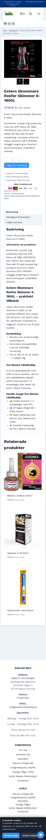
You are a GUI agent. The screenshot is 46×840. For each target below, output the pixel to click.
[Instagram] (13, 23)
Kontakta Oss (23, 754)
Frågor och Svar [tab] (14, 222)
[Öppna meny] (39, 13)
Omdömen (23, 780)
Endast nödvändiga (31, 835)
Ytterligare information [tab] (18, 217)
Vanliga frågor (23, 804)
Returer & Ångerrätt (23, 763)
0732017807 (23, 698)
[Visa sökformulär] (30, 14)
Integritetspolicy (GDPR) (23, 767)
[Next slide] (28, 81)
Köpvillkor (23, 759)
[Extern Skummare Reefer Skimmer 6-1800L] (23, 59)
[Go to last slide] (18, 81)
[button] (20, 81)
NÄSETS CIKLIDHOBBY (23, 678)
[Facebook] (5, 23)
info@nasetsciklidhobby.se (23, 707)
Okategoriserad (18, 193)
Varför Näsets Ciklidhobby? (23, 776)
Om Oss (23, 750)
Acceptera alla (11, 835)
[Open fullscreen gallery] (39, 75)
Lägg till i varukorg (16, 165)
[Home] (5, 30)
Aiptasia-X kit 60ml (17, 553)
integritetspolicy (9, 829)
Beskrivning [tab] (12, 212)
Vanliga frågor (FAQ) (23, 772)
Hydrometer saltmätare (20, 610)
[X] (9, 23)
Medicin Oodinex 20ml (19, 495)
